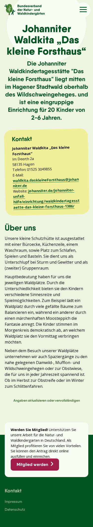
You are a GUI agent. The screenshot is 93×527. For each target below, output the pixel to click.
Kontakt (13, 490)
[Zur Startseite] (22, 9)
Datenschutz (15, 509)
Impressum (13, 501)
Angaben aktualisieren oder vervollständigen (46, 400)
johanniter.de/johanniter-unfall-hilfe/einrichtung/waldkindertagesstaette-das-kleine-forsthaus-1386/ (46, 198)
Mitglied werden (32, 464)
